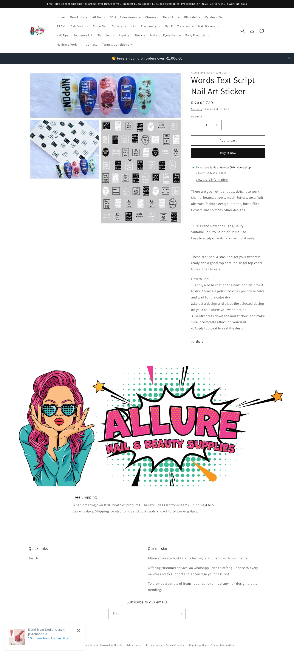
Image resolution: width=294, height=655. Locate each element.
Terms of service (175, 644)
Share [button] (199, 341)
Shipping (196, 109)
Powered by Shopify (111, 645)
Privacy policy (154, 644)
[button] (125, 17)
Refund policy (134, 644)
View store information (212, 179)
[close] (289, 58)
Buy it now (228, 153)
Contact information (222, 644)
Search (33, 558)
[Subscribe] (181, 614)
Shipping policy (197, 644)
